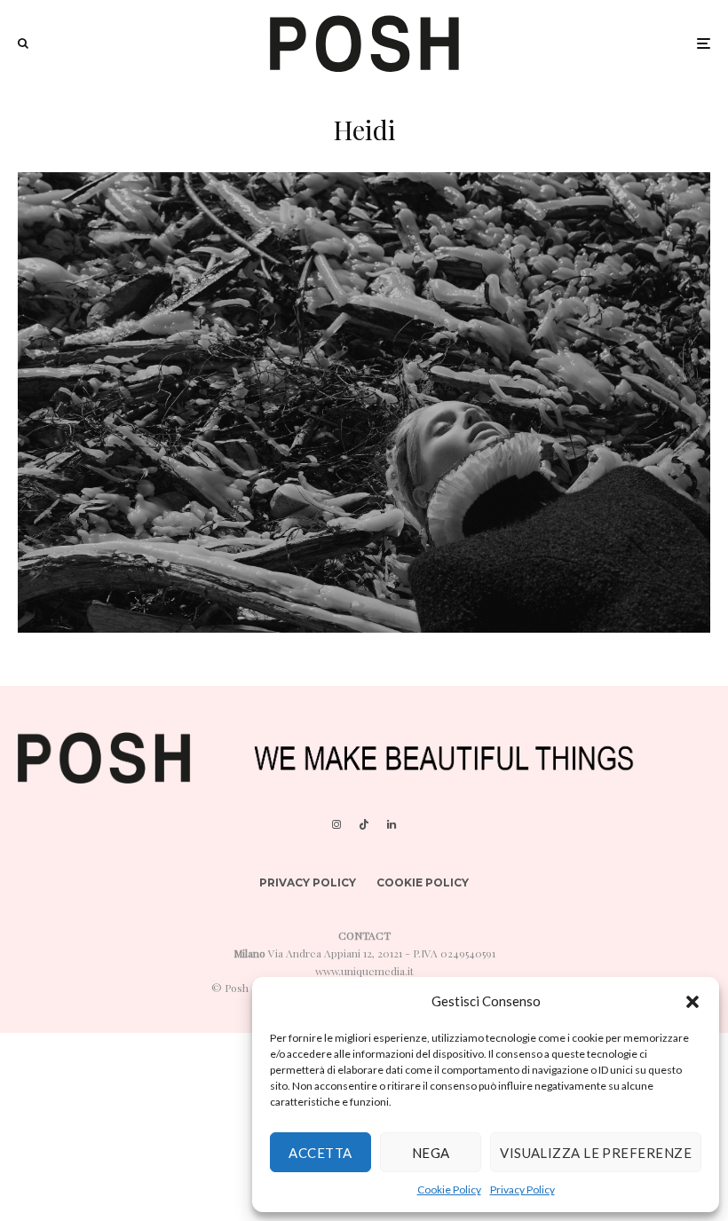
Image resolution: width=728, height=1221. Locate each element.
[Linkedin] (391, 824)
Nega (431, 1153)
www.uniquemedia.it (364, 971)
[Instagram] (336, 824)
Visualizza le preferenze (596, 1153)
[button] (692, 1002)
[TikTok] (364, 824)
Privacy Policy (522, 1189)
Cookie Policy (449, 1189)
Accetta (320, 1153)
